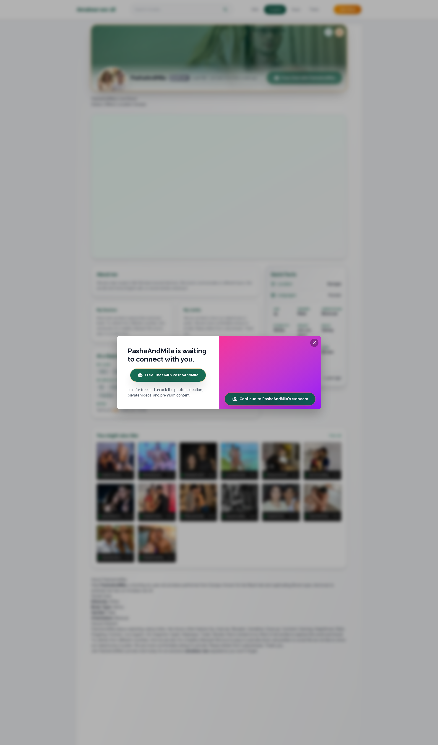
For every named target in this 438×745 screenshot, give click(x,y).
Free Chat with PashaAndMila (171, 375)
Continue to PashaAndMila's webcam (274, 399)
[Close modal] (314, 343)
